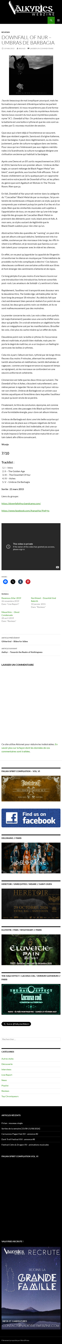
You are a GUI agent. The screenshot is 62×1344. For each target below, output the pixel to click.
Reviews (6, 32)
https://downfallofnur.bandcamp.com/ (21, 503)
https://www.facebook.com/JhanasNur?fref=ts (25, 510)
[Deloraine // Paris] (31, 857)
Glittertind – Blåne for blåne (15, 640)
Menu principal (58, 20)
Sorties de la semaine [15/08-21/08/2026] (21, 1128)
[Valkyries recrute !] (31, 1288)
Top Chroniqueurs (10, 1096)
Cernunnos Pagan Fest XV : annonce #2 (20, 1134)
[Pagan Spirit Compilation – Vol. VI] (31, 788)
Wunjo (22, 48)
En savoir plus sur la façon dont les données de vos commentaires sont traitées (30, 748)
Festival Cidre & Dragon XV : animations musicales (25, 1144)
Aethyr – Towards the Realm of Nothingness (22, 650)
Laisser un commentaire (41, 48)
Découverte (7, 1064)
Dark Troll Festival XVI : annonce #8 (18, 1139)
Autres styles (8, 1058)
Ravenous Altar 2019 (11, 598)
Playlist (5, 1085)
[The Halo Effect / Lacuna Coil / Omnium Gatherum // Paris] (31, 999)
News (4, 1080)
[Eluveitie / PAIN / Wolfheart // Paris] (31, 949)
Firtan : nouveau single (12, 1123)
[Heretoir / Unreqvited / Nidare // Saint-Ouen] (31, 903)
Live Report (7, 1075)
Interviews (6, 1069)
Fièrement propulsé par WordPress (15, 1340)
